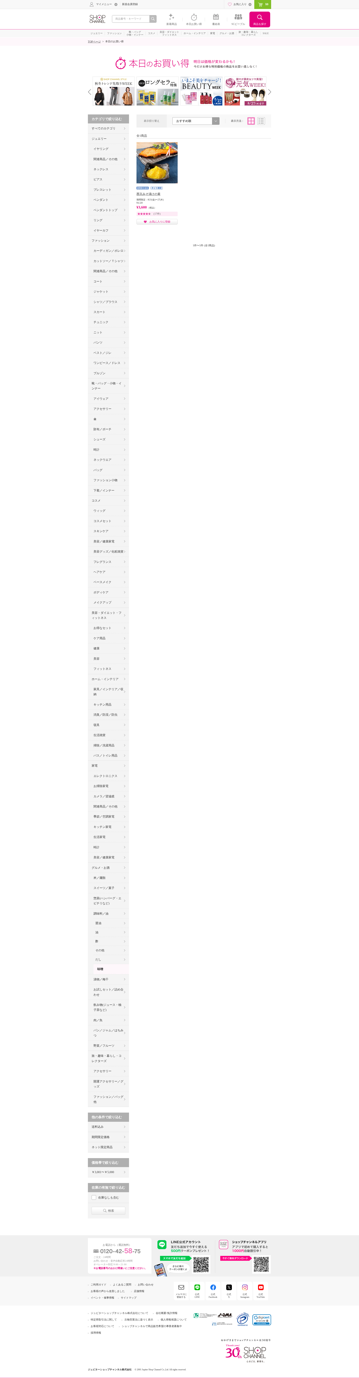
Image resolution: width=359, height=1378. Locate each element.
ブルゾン (99, 373)
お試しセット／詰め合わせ (108, 992)
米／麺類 (99, 877)
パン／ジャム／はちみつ (108, 1033)
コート (97, 281)
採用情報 (96, 1332)
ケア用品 (99, 638)
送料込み (98, 1126)
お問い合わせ (146, 1284)
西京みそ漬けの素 (148, 194)
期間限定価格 (101, 1137)
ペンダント (100, 199)
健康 (96, 648)
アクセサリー (102, 408)
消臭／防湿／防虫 (105, 714)
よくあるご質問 (122, 1284)
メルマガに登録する (181, 1295)
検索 (111, 1210)
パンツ (97, 342)
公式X (229, 1295)
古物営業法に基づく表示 (138, 1319)
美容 (96, 658)
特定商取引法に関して (104, 1319)
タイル (251, 121)
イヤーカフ (100, 230)
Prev (91, 92)
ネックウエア (102, 459)
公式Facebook (213, 1295)
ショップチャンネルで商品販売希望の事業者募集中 (152, 1326)
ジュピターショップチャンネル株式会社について (119, 1313)
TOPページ (94, 41)
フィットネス (102, 668)
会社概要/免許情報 (166, 1313)
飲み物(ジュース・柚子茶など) (107, 1007)
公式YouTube (261, 1295)
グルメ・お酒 (101, 867)
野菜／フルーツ (103, 1045)
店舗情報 (139, 1291)
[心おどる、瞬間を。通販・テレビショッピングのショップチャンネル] (97, 18)
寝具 (96, 725)
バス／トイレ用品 (105, 755)
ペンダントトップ (105, 210)
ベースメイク (102, 582)
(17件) (157, 213)
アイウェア (100, 398)
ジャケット (100, 291)
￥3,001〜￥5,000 (103, 1172)
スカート (99, 312)
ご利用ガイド (98, 1284)
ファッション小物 (105, 480)
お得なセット (102, 628)
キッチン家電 (102, 826)
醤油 (98, 923)
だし (98, 959)
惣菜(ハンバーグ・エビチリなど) (107, 901)
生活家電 (99, 837)
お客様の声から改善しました (108, 1291)
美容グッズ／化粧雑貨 (108, 551)
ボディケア (100, 592)
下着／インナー (103, 490)
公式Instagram (244, 1295)
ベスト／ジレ (102, 352)
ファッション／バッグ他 (108, 1099)
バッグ (97, 470)
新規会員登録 (130, 4)
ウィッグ (99, 510)
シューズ (99, 439)
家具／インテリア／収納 (108, 692)
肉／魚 (97, 1020)
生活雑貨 (99, 735)
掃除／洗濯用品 (103, 745)
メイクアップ (102, 602)
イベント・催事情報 (102, 1297)
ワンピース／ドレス (106, 362)
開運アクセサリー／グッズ (108, 1084)
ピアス (97, 179)
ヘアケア (99, 572)
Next (268, 92)
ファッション (101, 240)
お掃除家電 (100, 786)
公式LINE (197, 1295)
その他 (99, 950)
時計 (96, 449)
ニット (97, 332)
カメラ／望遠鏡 (103, 796)
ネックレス (100, 169)
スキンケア (100, 531)
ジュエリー (99, 138)
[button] (261, 1319)
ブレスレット (102, 189)
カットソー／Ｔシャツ (108, 261)
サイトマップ (128, 1297)
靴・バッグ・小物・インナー (107, 386)
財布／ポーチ (102, 429)
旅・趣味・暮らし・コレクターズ (107, 1058)
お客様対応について (102, 1326)
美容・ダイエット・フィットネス (107, 615)
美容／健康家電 (103, 541)
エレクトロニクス (105, 776)
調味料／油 (100, 913)
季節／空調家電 (103, 816)
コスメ (96, 500)
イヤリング (100, 148)
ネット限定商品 (102, 1147)
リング (97, 220)
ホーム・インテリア (105, 679)
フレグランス (102, 561)
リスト (261, 121)
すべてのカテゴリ (104, 128)
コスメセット (102, 521)
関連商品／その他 (105, 159)
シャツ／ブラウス (105, 301)
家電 (95, 765)
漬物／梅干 (100, 979)
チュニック (100, 322)
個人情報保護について (174, 1319)
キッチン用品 (102, 704)
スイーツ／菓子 (103, 888)
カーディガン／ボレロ (108, 250)
